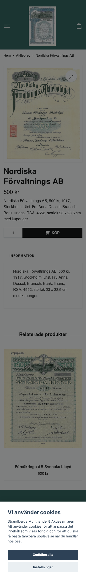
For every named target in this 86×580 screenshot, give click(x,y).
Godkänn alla (43, 555)
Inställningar (43, 567)
